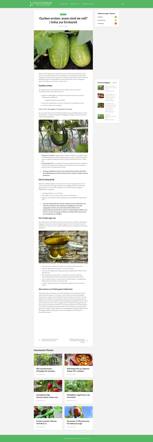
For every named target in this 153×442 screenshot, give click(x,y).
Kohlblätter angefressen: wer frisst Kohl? (78, 396)
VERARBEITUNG (74, 4)
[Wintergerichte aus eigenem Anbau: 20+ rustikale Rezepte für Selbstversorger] (79, 359)
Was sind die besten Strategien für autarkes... (46, 370)
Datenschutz (87, 438)
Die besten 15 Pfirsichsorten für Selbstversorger (78, 422)
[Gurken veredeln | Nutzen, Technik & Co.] (48, 412)
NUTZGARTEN (63, 4)
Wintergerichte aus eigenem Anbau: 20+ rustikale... (78, 370)
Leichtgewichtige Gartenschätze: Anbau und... (47, 396)
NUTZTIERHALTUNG (88, 4)
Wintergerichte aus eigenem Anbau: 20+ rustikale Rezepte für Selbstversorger (110, 96)
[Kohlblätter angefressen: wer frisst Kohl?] (79, 386)
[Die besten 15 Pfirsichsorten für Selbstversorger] (79, 412)
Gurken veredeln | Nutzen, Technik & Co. (46, 422)
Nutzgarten (63, 14)
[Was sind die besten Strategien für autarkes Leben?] (48, 359)
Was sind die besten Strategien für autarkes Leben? (111, 87)
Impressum (81, 438)
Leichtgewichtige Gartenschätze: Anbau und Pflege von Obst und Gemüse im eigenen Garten (110, 107)
